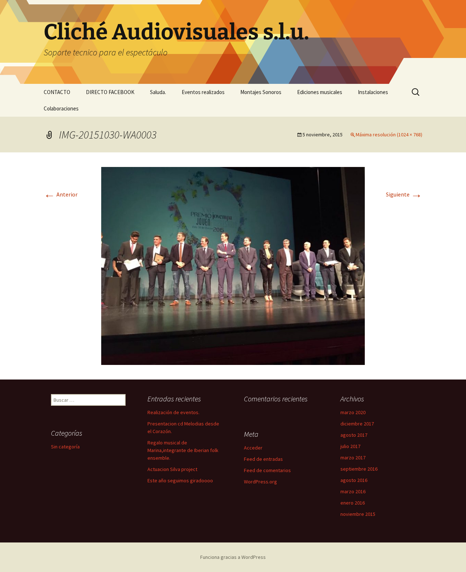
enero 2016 (352, 502)
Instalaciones (373, 92)
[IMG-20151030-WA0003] (233, 265)
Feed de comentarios (267, 470)
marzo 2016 (353, 491)
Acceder (253, 447)
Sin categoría (65, 446)
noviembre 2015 (357, 514)
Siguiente (404, 194)
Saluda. (158, 92)
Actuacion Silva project (172, 469)
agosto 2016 (353, 480)
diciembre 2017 (357, 423)
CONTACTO (57, 92)
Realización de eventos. (173, 412)
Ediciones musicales (319, 92)
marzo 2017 (353, 457)
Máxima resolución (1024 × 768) (389, 134)
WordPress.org (260, 481)
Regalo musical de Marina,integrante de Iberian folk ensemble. (182, 450)
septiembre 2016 (359, 469)
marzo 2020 (353, 412)
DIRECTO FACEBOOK (110, 92)
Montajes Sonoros (260, 92)
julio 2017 (350, 446)
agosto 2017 (353, 435)
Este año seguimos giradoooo (180, 480)
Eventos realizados (203, 92)
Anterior (61, 194)
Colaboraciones (61, 108)
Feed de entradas (263, 459)
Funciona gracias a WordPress (233, 557)
